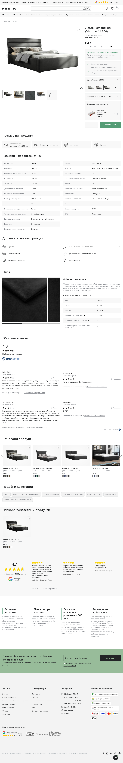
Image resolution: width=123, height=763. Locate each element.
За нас (5, 694)
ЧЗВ (33, 707)
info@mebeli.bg (70, 707)
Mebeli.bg (6, 21)
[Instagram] (108, 753)
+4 (41, 476)
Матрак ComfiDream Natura (102, 112)
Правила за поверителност (35, 753)
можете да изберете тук (107, 168)
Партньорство (8, 707)
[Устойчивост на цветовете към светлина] (74, 327)
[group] (42, 574)
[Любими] (112, 8)
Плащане (36, 697)
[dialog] (103, 54)
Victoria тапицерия (74, 279)
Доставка (36, 694)
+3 (11, 476)
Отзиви (5, 711)
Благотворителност (10, 697)
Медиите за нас (8, 704)
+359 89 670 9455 (71, 697)
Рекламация (37, 704)
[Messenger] (116, 753)
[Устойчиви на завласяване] (88, 320)
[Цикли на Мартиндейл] (84, 315)
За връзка (6, 714)
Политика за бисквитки (77, 753)
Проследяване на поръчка (43, 701)
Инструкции (96, 214)
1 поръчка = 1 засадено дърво (15, 701)
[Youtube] (112, 753)
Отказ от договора (40, 711)
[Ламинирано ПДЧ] (108, 199)
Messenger (68, 710)
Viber (66, 714)
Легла (14, 21)
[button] (107, 8)
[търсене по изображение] (84, 8)
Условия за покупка (57, 753)
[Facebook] (104, 753)
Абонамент (110, 658)
